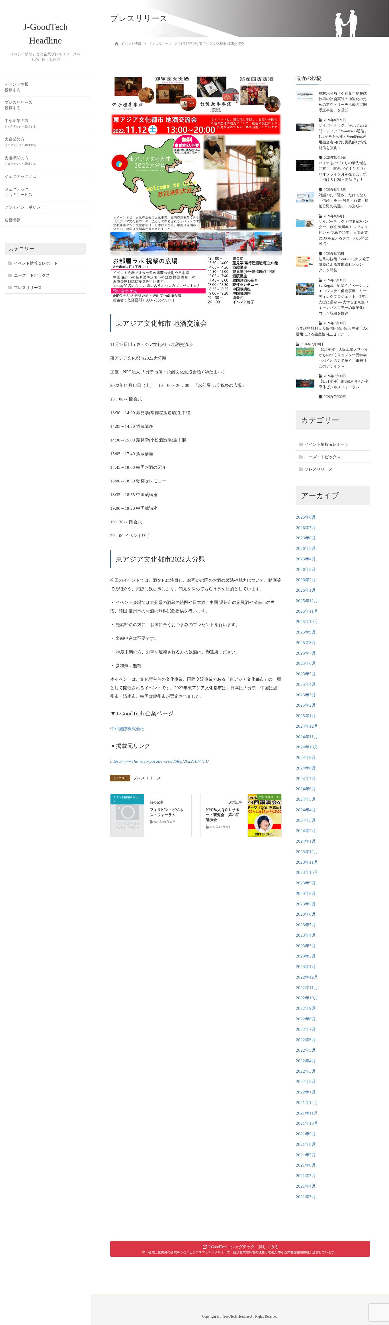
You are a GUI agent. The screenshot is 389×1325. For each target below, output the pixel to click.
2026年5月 (306, 548)
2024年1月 (306, 841)
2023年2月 (306, 956)
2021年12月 (307, 1102)
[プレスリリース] (264, 815)
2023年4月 (306, 935)
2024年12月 (307, 726)
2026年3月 (306, 569)
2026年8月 (306, 517)
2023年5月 (306, 924)
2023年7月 (306, 904)
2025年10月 (307, 621)
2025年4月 (306, 684)
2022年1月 (306, 1092)
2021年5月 (306, 1175)
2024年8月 (306, 768)
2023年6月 (306, 914)
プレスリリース (28, 288)
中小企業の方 (20, 123)
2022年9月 (306, 1008)
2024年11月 (307, 736)
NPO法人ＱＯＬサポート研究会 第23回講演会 (222, 815)
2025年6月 (306, 663)
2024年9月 (306, 757)
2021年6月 (306, 1165)
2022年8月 (306, 1019)
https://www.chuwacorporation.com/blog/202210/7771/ (159, 761)
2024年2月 (306, 830)
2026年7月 (306, 527)
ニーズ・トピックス (32, 275)
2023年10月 (307, 872)
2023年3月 (306, 946)
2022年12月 (307, 977)
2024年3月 (306, 820)
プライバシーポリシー (24, 207)
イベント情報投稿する (16, 87)
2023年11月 (307, 862)
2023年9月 (306, 883)
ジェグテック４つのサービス (18, 192)
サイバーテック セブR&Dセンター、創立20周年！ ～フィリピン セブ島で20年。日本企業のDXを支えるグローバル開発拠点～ (343, 232)
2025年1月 (306, 715)
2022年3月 (306, 1071)
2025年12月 (307, 600)
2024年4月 (306, 810)
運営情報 (13, 220)
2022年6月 (306, 1039)
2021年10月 (307, 1123)
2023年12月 (307, 851)
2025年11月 (307, 611)
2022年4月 (306, 1060)
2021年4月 (306, 1186)
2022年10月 (307, 998)
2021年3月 (306, 1196)
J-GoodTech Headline (45, 34)
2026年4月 (306, 559)
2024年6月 (306, 789)
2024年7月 (306, 778)
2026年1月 (306, 590)
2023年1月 (306, 966)
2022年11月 (307, 987)
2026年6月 (306, 538)
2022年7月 (306, 1029)
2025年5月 (306, 674)
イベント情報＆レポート (36, 263)
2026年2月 (306, 579)
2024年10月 (307, 747)
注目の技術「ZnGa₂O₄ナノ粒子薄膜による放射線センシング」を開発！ (344, 264)
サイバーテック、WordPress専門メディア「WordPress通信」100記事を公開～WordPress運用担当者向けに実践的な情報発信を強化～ (343, 136)
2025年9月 (306, 632)
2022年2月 (306, 1081)
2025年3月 (306, 695)
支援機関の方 (20, 160)
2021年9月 (306, 1134)
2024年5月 (306, 799)
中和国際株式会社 (127, 729)
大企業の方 (20, 141)
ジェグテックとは (20, 176)
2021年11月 (307, 1113)
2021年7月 (306, 1155)
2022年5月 (306, 1050)
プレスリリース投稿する (18, 105)
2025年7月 (306, 653)
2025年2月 (306, 705)
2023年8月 (306, 893)
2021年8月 (306, 1144)
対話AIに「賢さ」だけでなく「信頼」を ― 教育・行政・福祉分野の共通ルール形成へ (343, 200)
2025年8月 (306, 642)
